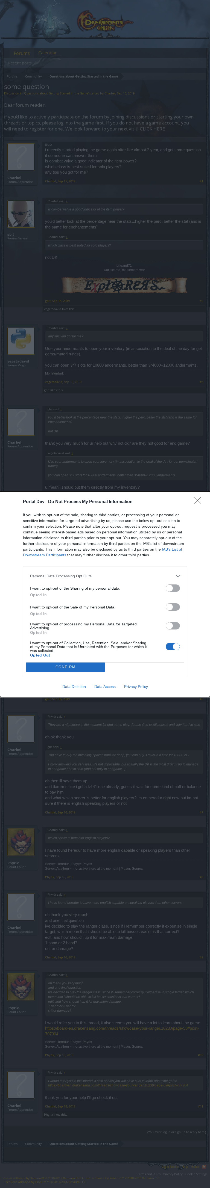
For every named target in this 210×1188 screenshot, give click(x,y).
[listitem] (105, 576)
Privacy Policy (136, 686)
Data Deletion (74, 686)
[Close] (199, 502)
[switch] (173, 588)
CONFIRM (66, 667)
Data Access (105, 686)
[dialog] (105, 594)
